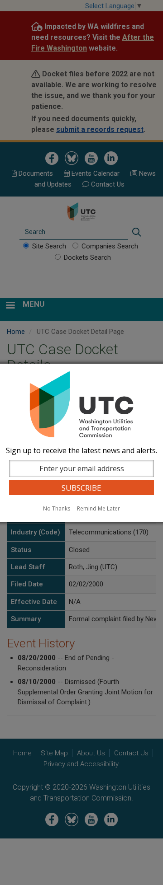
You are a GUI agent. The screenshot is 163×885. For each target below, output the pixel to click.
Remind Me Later (98, 508)
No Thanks (56, 508)
